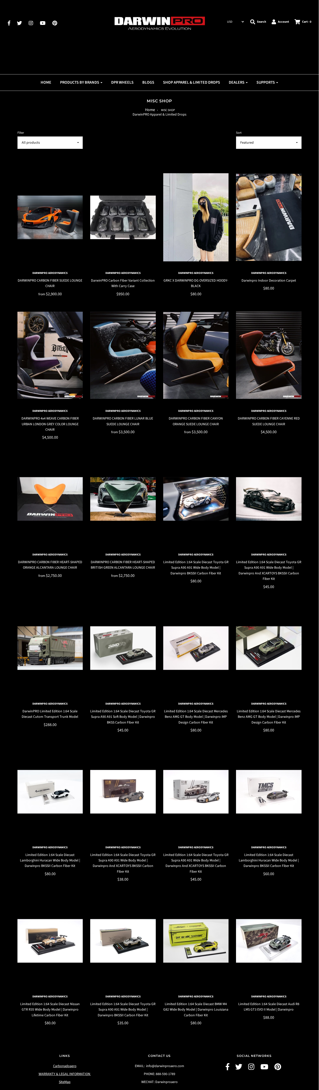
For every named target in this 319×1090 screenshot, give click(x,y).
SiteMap (65, 1082)
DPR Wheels (122, 82)
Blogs (148, 82)
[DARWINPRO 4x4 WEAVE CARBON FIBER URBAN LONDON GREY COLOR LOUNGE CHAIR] (50, 355)
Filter (20, 132)
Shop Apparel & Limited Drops (191, 82)
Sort (238, 132)
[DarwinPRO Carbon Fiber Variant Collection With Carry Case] (123, 217)
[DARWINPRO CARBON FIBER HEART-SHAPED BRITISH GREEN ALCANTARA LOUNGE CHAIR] (123, 498)
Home (150, 110)
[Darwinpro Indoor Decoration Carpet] (269, 217)
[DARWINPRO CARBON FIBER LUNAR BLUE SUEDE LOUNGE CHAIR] (123, 355)
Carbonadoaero (65, 1066)
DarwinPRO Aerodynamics (50, 273)
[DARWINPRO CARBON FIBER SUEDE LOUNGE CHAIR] (50, 217)
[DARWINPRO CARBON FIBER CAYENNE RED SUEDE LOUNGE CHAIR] (269, 355)
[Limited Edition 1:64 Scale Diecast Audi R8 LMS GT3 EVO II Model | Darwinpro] (269, 940)
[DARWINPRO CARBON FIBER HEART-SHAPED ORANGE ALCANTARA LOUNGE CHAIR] (50, 498)
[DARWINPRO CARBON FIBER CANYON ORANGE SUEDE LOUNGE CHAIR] (196, 355)
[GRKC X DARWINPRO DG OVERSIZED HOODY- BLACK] (196, 217)
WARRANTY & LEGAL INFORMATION (65, 1074)
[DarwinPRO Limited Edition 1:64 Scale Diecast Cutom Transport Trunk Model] (50, 648)
